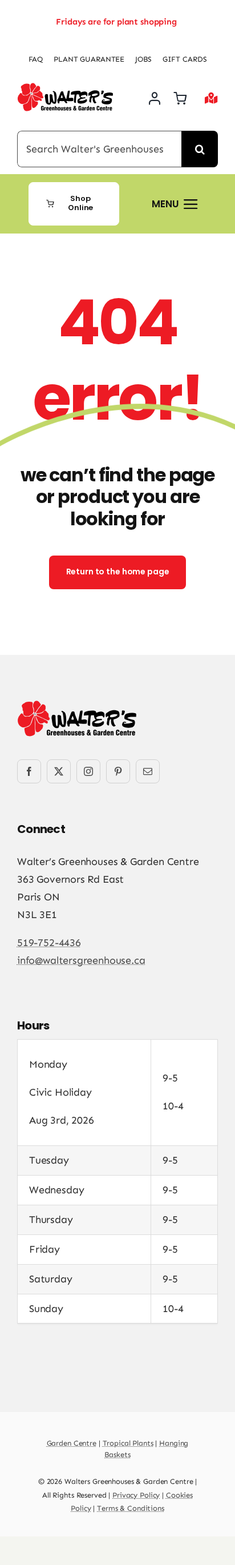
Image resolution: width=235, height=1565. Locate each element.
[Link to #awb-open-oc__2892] (211, 98)
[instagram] (88, 771)
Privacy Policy (136, 1495)
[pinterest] (118, 771)
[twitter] (59, 771)
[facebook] (29, 771)
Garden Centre (71, 1443)
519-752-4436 (49, 942)
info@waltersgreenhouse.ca (81, 960)
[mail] (148, 771)
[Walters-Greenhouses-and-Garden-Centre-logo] (65, 88)
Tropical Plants (128, 1443)
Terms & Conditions (130, 1508)
